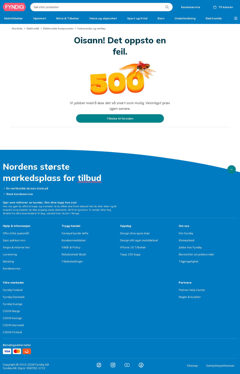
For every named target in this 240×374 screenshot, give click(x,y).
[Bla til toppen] (231, 169)
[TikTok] (99, 365)
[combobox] (101, 7)
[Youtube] (127, 365)
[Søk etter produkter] (167, 7)
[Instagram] (113, 365)
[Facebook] (141, 365)
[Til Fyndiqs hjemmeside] (14, 7)
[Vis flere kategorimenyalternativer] (236, 18)
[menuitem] (13, 18)
